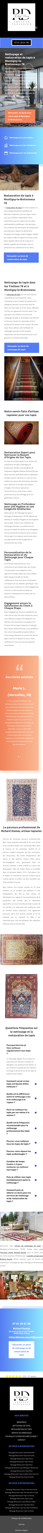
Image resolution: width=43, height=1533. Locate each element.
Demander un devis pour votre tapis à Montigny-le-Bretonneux (19, 116)
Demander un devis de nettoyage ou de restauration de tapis (21, 1349)
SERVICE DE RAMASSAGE (21, 1433)
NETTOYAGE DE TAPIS (21, 1425)
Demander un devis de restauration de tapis (17, 258)
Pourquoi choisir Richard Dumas (13, 1252)
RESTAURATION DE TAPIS (21, 1429)
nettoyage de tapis (13, 294)
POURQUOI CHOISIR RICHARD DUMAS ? (21, 1436)
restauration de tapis (14, 207)
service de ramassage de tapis (28, 1246)
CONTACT (21, 1440)
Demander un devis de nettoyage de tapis (18, 348)
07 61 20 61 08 (21, 42)
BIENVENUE (21, 1422)
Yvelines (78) (9, 81)
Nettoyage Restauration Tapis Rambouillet (21, 1453)
